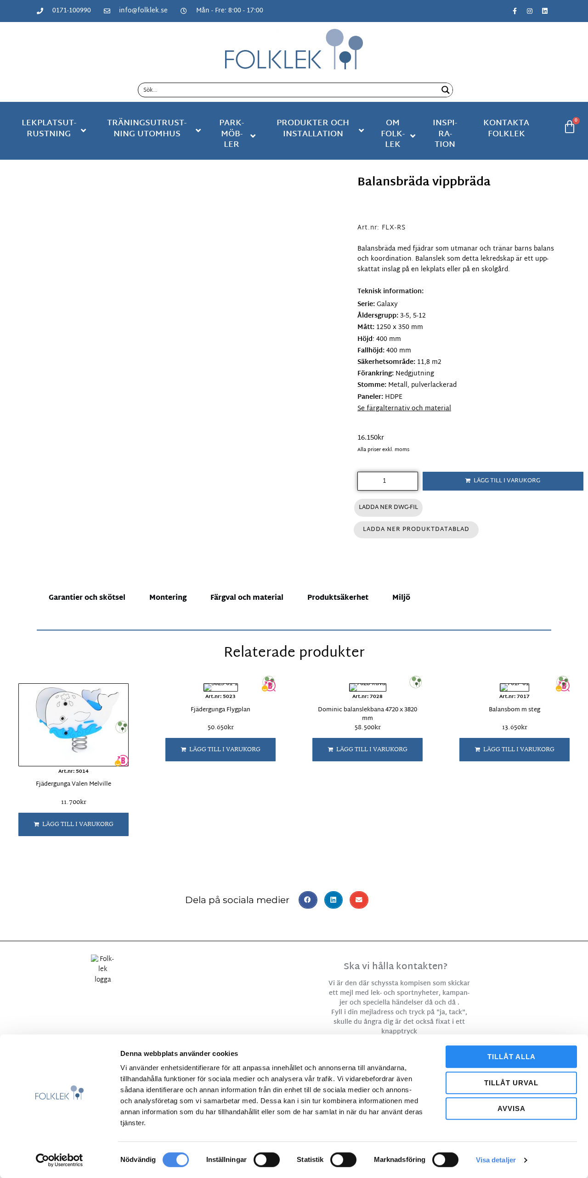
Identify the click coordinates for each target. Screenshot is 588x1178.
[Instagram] (529, 11)
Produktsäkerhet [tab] (337, 598)
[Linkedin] (544, 11)
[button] (73, 824)
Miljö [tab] (401, 598)
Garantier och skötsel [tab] (87, 598)
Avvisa (512, 1108)
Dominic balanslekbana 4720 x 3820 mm (367, 714)
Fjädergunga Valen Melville (73, 784)
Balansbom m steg (514, 709)
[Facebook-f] (514, 11)
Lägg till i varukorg (507, 480)
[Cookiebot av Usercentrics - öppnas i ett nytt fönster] (59, 1160)
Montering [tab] (168, 598)
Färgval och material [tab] (246, 598)
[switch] (267, 1159)
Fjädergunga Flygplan (220, 709)
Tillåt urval (511, 1083)
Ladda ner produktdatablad (416, 529)
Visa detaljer (496, 1160)
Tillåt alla (511, 1057)
